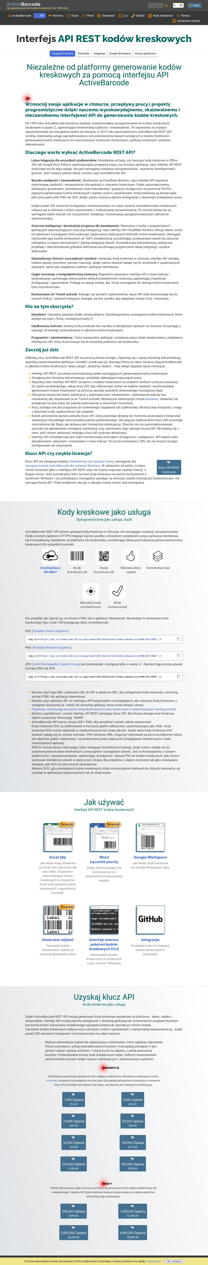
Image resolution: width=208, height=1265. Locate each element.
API (42, 15)
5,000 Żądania (133, 1102)
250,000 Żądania (73, 1166)
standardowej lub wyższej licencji (91, 461)
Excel (75, 15)
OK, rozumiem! (174, 1261)
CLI (126, 15)
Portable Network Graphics (51, 647)
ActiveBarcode (21, 15)
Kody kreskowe (163, 15)
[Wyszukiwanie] (167, 6)
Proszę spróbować (145, 53)
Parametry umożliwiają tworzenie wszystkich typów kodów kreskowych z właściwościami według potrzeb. (104, 709)
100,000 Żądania (132, 1145)
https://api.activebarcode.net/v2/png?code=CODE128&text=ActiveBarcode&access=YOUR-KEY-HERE (98, 656)
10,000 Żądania (73, 1123)
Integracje (99, 53)
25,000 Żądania (132, 1123)
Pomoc (185, 15)
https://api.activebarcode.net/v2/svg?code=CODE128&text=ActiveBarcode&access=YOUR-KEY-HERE (98, 639)
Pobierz (196, 5)
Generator (108, 15)
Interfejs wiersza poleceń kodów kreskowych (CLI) (104, 944)
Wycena (58, 15)
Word (90, 15)
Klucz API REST (169, 470)
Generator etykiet (188, 20)
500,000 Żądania (132, 1166)
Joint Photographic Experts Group (56, 664)
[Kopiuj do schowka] (178, 639)
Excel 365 (58, 857)
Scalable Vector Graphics (50, 631)
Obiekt (140, 15)
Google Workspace (120, 53)
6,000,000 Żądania (132, 1235)
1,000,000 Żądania (132, 1213)
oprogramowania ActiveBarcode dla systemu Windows (62, 466)
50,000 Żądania (73, 1145)
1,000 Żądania (73, 1102)
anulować (151, 399)
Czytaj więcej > (154, 1261)
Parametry (84, 53)
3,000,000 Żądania (73, 1235)
